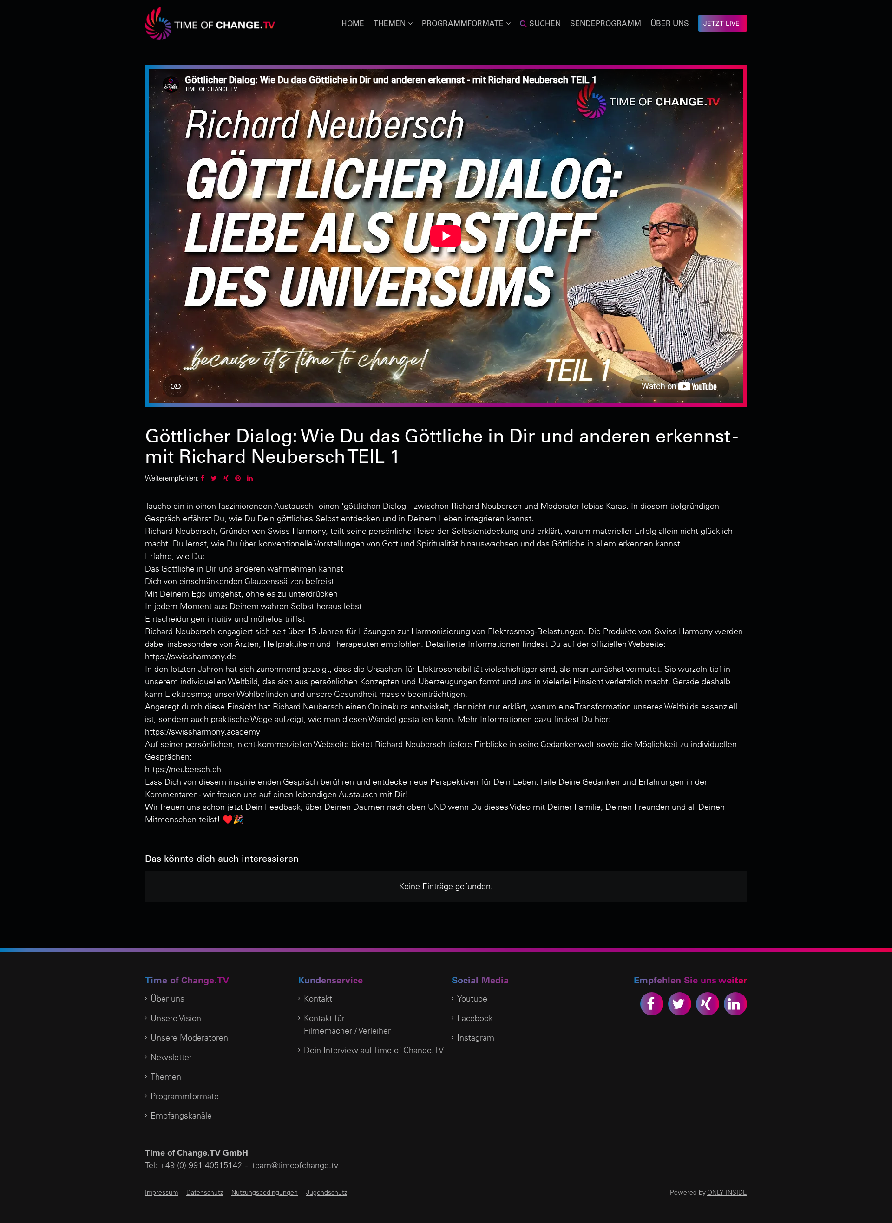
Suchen (545, 23)
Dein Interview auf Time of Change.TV (374, 1050)
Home (352, 23)
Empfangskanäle (181, 1115)
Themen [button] (390, 23)
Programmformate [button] (463, 23)
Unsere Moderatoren (189, 1037)
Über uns (669, 23)
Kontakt (318, 998)
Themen (166, 1076)
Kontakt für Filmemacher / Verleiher (347, 1024)
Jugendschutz (326, 1192)
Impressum (161, 1192)
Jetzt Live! (722, 23)
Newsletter (171, 1057)
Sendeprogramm (605, 23)
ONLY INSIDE (727, 1192)
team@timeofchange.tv (295, 1165)
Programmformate (185, 1096)
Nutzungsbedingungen (264, 1192)
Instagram (475, 1037)
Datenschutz (204, 1192)
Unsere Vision (176, 1018)
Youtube (472, 998)
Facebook (475, 1018)
